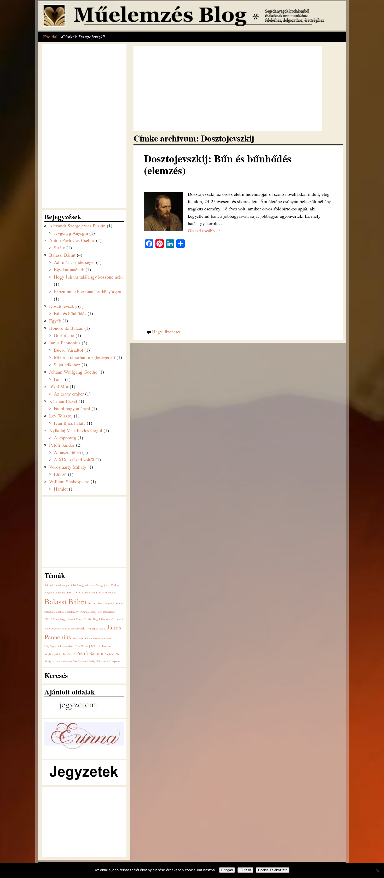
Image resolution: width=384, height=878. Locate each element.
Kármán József (63, 401)
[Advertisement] (227, 88)
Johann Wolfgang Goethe (73, 372)
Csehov (60, 612)
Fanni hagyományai (72, 408)
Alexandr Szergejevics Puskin (77, 225)
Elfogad (227, 870)
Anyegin (49, 592)
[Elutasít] (377, 870)
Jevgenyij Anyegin (71, 233)
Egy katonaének (69, 269)
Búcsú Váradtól (68, 350)
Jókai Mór (58, 386)
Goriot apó (64, 335)
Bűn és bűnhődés (70, 313)
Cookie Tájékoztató (272, 870)
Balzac (92, 603)
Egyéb (55, 320)
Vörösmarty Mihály (67, 467)
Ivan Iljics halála (69, 423)
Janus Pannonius (64, 342)
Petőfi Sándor (62, 445)
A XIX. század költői (74, 459)
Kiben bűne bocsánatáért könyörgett (87, 291)
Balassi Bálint (62, 255)
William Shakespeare (69, 481)
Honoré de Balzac (66, 328)
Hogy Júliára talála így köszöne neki (88, 277)
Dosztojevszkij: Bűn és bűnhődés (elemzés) (217, 164)
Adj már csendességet (74, 262)
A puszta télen (67, 452)
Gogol (96, 619)
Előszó (60, 474)
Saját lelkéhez (67, 364)
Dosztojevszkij (63, 306)
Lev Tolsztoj (61, 416)
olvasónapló (68, 654)
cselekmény (71, 612)
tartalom (57, 661)
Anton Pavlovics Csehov (72, 240)
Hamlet (61, 489)
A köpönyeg (65, 437)
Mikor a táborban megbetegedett (84, 357)
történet (67, 661)
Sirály (59, 247)
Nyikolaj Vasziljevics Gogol (75, 430)
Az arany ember (69, 394)
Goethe (88, 619)
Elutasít (245, 870)
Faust (59, 379)
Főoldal (50, 36)
